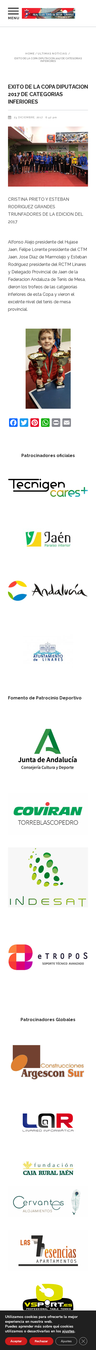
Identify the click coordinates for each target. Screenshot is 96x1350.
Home (30, 53)
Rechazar (41, 1341)
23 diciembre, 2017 (28, 117)
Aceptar (16, 1341)
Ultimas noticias (52, 53)
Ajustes (66, 1341)
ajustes (68, 1331)
